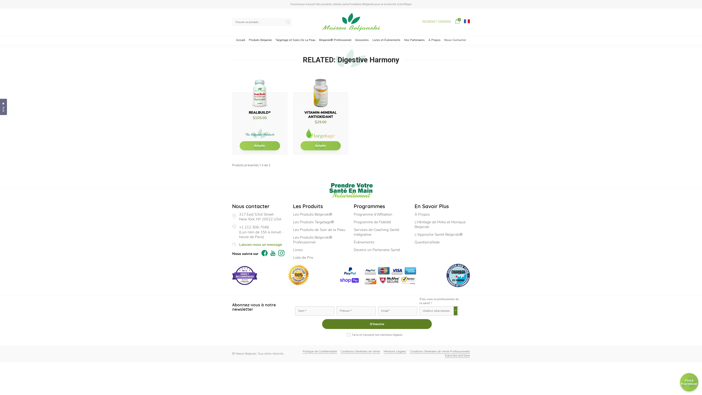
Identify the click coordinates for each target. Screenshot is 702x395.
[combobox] (438, 310)
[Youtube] (273, 253)
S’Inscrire (377, 324)
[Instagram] (281, 253)
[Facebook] (264, 253)
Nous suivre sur (245, 253)
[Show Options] (455, 310)
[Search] (288, 22)
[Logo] (351, 22)
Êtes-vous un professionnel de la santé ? (439, 301)
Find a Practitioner (689, 382)
